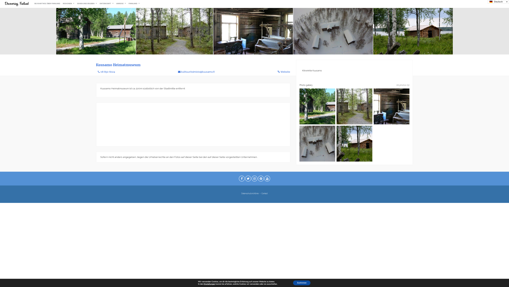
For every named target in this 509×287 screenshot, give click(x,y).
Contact (265, 193)
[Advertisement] (179, 124)
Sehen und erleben (86, 3)
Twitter (248, 179)
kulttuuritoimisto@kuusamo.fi (198, 71)
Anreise (120, 3)
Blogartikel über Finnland (47, 3)
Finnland (133, 3)
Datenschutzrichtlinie (250, 193)
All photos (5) (402, 85)
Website (285, 71)
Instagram (254, 179)
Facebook (241, 179)
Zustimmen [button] (301, 283)
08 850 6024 (107, 71)
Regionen (67, 3)
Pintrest (261, 179)
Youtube (267, 179)
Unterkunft (105, 3)
